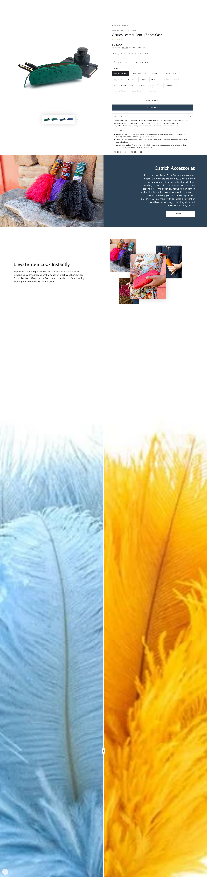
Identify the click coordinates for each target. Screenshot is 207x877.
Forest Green (156, 86)
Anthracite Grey (138, 86)
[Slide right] (77, 119)
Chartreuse (136, 92)
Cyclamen (165, 80)
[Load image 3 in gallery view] (62, 119)
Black (145, 80)
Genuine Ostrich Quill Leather (124, 30)
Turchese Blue (120, 92)
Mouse (177, 80)
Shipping (125, 47)
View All (180, 214)
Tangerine (133, 80)
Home (114, 25)
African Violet (120, 86)
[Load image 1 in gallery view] (46, 119)
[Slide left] (39, 119)
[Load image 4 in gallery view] (70, 119)
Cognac (155, 74)
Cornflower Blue (139, 74)
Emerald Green (120, 74)
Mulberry (171, 86)
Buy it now (153, 107)
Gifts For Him (122, 25)
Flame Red (119, 80)
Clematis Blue (152, 92)
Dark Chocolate (169, 74)
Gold (154, 80)
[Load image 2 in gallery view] (54, 119)
